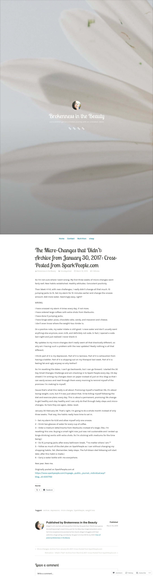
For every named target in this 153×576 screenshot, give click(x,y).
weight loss (90, 510)
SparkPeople (79, 510)
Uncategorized (66, 271)
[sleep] (83, 128)
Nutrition (81, 238)
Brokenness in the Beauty (76, 116)
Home (61, 238)
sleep (91, 238)
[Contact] (74, 128)
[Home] (69, 128)
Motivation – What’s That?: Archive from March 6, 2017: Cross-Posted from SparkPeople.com (80, 553)
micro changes (67, 510)
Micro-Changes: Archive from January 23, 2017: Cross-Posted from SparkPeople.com (68, 549)
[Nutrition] (78, 128)
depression (55, 510)
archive (46, 510)
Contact (70, 238)
